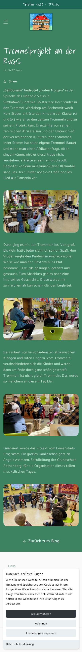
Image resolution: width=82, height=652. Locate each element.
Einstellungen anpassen (41, 633)
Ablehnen (41, 623)
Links (12, 566)
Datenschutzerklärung (20, 644)
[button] (6, 22)
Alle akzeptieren (41, 613)
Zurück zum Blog (43, 541)
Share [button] (13, 81)
